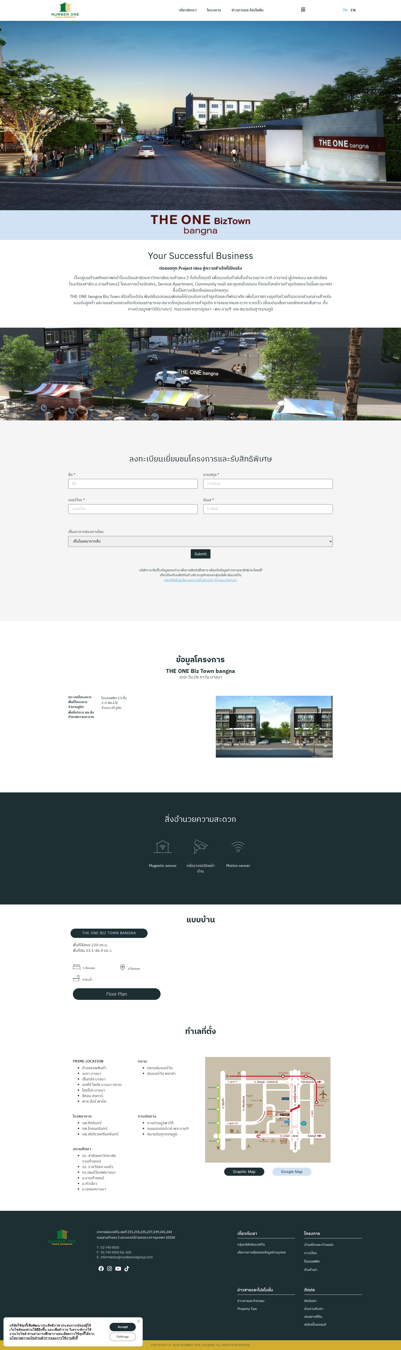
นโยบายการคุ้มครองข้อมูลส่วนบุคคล (261, 1252)
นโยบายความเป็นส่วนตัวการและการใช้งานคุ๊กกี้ (44, 1338)
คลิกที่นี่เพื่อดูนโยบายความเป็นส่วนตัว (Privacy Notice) (200, 580)
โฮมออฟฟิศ (312, 1261)
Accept (123, 1327)
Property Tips (247, 1308)
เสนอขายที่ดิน (313, 1316)
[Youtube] (118, 1268)
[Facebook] (101, 1268)
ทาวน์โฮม (310, 1253)
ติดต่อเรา (310, 1301)
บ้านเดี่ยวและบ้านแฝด (318, 1244)
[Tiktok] (126, 1268)
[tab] (109, 933)
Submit (200, 554)
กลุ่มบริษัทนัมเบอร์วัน (251, 1244)
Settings (122, 1336)
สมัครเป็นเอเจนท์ (315, 1324)
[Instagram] (109, 1268)
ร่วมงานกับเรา (313, 1308)
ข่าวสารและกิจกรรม (250, 1301)
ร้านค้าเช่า (310, 1269)
